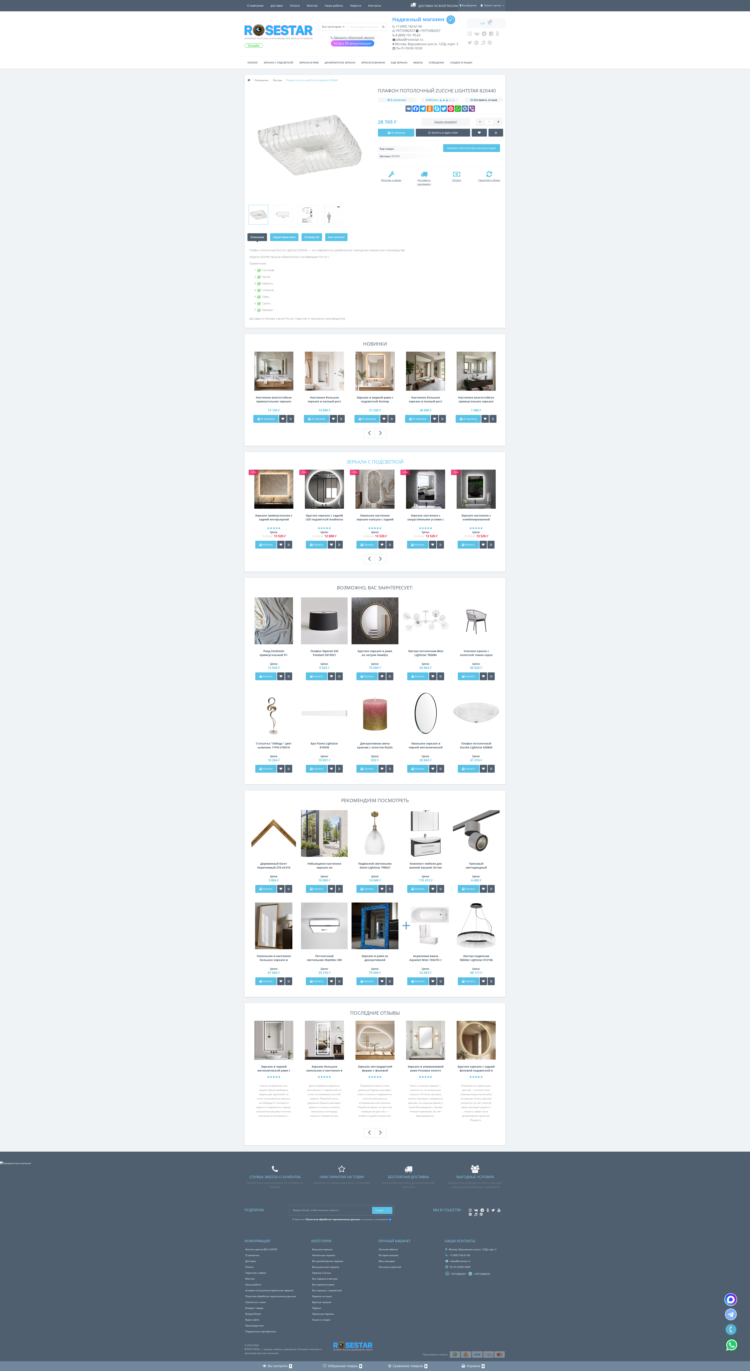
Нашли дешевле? (445, 122)
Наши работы (334, 5)
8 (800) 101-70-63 (407, 35)
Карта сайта (252, 1319)
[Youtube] (491, 34)
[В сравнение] (290, 419)
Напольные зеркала (323, 1255)
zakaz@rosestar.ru (409, 39)
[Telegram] (484, 34)
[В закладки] (283, 419)
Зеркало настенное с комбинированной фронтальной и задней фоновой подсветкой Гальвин (476, 517)
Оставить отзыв (485, 100)
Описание (257, 237)
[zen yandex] (476, 43)
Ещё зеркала (399, 62)
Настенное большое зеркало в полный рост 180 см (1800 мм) (324, 399)
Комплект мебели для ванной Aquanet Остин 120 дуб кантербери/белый (425, 866)
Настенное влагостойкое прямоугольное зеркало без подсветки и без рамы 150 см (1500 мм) (274, 399)
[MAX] (730, 1299)
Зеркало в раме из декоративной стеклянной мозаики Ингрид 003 (375, 958)
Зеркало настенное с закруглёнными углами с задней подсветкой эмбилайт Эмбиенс (425, 517)
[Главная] (248, 80)
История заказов (388, 1255)
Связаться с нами (255, 1302)
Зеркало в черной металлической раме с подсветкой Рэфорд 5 (273, 1068)
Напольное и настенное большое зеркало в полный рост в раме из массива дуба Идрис (274, 958)
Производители (254, 1325)
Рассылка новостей (390, 1267)
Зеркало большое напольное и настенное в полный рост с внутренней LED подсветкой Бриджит (324, 1068)
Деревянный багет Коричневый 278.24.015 (273, 865)
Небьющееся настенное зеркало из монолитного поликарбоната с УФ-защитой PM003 (324, 866)
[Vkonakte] (476, 34)
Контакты (374, 5)
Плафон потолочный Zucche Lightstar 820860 (476, 745)
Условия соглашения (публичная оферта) (269, 1290)
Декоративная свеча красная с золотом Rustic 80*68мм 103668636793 (375, 745)
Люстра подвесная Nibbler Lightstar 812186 (476, 958)
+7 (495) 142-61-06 (408, 26)
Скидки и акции (461, 62)
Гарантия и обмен (255, 1272)
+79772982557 (429, 31)
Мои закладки (387, 1261)
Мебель (418, 62)
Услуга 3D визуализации (352, 43)
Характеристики (284, 237)
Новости (355, 5)
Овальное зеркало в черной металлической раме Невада (426, 745)
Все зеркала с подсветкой (327, 1290)
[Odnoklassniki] (497, 34)
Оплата (295, 5)
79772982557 (405, 31)
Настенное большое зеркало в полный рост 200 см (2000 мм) (425, 399)
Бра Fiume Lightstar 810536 (324, 745)
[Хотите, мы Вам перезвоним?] (731, 1329)
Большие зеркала (322, 1249)
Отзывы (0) (311, 237)
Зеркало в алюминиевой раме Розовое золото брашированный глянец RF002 (426, 1068)
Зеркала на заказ (322, 1296)
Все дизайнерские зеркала (327, 1261)
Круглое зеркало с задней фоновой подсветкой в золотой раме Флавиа (476, 1068)
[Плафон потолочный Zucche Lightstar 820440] (258, 214)
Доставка (277, 5)
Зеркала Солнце (321, 1272)
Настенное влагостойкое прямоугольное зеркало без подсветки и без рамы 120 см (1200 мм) (476, 399)
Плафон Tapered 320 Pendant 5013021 (324, 653)
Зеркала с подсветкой (278, 62)
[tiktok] (483, 43)
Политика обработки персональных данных (270, 1296)
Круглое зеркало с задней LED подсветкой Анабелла (324, 517)
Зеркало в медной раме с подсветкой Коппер (375, 399)
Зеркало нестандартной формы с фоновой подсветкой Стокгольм (375, 1068)
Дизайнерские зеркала (340, 62)
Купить (268, 544)
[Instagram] (470, 34)
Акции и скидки (321, 1319)
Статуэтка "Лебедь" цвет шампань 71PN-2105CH (274, 745)
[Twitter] (470, 43)
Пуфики (316, 1308)
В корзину (267, 419)
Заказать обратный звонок (353, 37)
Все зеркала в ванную (325, 1278)
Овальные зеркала (323, 1314)
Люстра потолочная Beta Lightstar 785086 (425, 653)
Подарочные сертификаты (260, 1331)
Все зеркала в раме (323, 1284)
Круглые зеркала (321, 1302)
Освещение (436, 62)
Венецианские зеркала (325, 1267)
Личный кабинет (388, 1249)
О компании (255, 5)
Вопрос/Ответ (253, 1314)
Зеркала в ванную (373, 62)
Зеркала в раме (309, 62)
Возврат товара (254, 1308)
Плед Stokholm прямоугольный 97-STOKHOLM (274, 653)
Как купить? (336, 237)
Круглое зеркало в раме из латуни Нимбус (375, 653)
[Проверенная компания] (15, 1163)
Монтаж (312, 5)
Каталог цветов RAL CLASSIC (261, 1249)
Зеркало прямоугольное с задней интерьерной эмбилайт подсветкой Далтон (273, 517)
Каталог (252, 62)
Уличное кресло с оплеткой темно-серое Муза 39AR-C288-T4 (476, 653)
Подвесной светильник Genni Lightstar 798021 (375, 865)
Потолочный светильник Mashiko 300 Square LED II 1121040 (324, 958)
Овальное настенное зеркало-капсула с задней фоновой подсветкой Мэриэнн (375, 517)
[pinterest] (490, 43)
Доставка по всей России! (439, 6)
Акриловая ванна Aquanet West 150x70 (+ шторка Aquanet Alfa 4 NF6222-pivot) (425, 958)
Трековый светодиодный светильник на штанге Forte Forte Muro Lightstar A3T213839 (476, 866)
